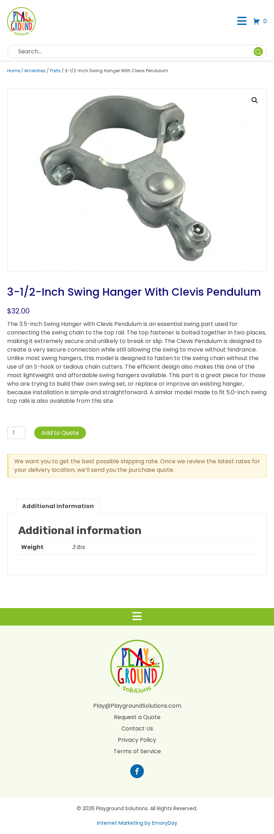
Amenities (35, 71)
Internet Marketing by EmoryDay (137, 823)
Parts (55, 71)
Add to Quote (60, 433)
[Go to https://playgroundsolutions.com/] (137, 772)
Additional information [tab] (58, 506)
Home (13, 71)
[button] (254, 100)
